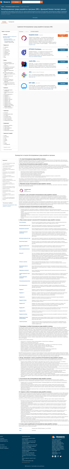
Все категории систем (26, 462)
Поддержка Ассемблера (8, 104)
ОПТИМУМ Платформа (35, 49)
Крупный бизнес (7, 53)
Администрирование (7, 62)
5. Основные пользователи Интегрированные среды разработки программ (9, 176)
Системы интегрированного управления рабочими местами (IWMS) (29, 447)
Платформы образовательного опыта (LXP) (29, 444)
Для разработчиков (3, 446)
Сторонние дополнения (8, 107)
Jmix (30, 72)
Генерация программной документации (8, 69)
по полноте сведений (34, 31)
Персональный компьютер (8, 130)
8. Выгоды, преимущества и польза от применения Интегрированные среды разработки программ (9, 187)
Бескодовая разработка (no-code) (9, 64)
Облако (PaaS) (6, 129)
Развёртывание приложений (9, 82)
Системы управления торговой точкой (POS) (28, 459)
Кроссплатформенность (8, 94)
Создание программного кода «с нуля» (9, 84)
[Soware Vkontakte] (55, 456)
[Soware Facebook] (58, 456)
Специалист (6, 47)
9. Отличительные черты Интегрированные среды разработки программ (9, 191)
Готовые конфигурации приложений (8, 90)
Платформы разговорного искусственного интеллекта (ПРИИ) (29, 451)
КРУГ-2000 (32, 83)
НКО (5, 57)
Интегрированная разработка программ (12, 6)
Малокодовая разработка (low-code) (9, 74)
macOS (5, 135)
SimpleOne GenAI (33, 35)
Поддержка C (6, 95)
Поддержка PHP (7, 101)
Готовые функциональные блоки (8, 92)
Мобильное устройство (8, 125)
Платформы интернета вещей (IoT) (28, 448)
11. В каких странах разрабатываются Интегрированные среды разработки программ (9, 198)
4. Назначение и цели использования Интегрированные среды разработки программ (9, 173)
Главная (2, 6)
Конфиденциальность (4, 439)
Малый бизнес (6, 54)
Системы (4, 21)
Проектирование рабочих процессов (8, 81)
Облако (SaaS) (6, 126)
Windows (5, 140)
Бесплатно (6, 65)
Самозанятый (6, 49)
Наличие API (6, 78)
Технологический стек (4, 441)
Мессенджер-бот (7, 144)
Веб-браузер (6, 136)
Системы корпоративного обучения (28, 454)
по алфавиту (26, 31)
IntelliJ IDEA (32, 61)
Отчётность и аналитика (8, 79)
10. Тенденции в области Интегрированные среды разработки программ (9, 194)
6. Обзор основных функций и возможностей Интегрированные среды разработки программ (9, 180)
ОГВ (5, 48)
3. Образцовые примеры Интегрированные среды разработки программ (9, 169)
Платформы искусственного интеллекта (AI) (29, 456)
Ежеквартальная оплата (8, 120)
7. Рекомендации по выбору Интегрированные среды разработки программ (9, 183)
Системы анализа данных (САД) (27, 460)
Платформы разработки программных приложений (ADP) (9, 39)
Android (5, 139)
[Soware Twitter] (60, 456)
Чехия (20, 430)
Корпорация (6, 52)
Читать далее (35, 17)
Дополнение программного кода (9, 71)
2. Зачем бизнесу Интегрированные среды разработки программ (8, 166)
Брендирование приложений (24, 228)
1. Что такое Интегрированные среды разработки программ (9, 164)
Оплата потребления (7, 119)
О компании (2, 438)
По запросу (6, 115)
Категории (16, 2)
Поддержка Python (7, 103)
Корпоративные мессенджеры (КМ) (28, 452)
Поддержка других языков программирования (9, 106)
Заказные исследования (4, 448)
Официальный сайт (27, 191)
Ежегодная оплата (7, 116)
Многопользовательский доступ (8, 76)
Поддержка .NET (7, 100)
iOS (4, 141)
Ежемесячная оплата (8, 117)
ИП (4, 56)
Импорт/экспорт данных (8, 72)
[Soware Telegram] (52, 456)
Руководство (11, 21)
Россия (20, 428)
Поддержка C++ (7, 96)
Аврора (5, 143)
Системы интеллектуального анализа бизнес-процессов (28, 439)
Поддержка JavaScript (8, 99)
